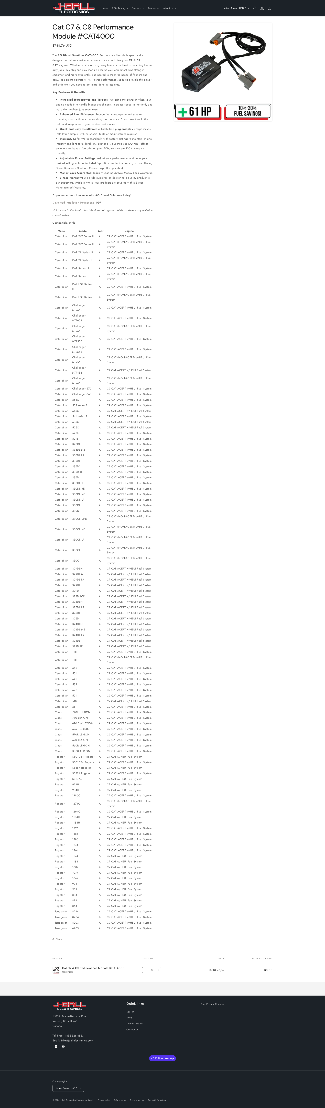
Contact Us (132, 1029)
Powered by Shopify (85, 1100)
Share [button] (59, 939)
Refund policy (120, 1100)
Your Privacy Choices (212, 1004)
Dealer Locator (134, 1023)
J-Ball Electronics (68, 1100)
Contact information (157, 1100)
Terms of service (137, 1100)
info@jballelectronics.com (77, 1040)
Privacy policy (104, 1100)
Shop (129, 1017)
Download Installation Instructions (73, 203)
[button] (120, 8)
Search (130, 1011)
